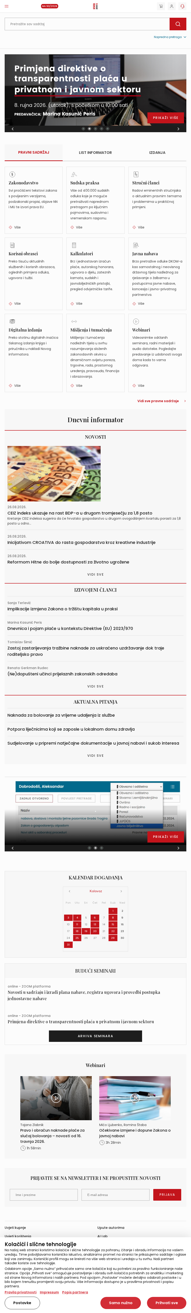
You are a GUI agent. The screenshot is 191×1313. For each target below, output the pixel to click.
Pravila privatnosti (21, 1292)
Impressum (49, 1292)
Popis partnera (75, 1292)
